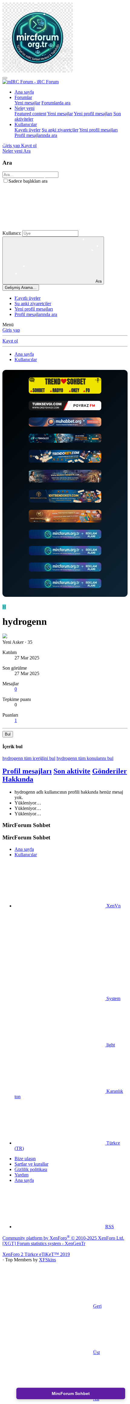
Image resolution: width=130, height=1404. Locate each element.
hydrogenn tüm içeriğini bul (28, 758)
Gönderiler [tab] (109, 771)
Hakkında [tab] (17, 779)
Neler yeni (24, 108)
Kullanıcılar (26, 124)
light (110, 1044)
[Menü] (4, 78)
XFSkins (47, 1259)
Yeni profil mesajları (93, 113)
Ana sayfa (24, 92)
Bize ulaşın (25, 1158)
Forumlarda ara (55, 102)
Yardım (21, 1174)
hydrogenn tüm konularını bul (85, 758)
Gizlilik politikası (31, 1169)
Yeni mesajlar (27, 102)
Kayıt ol (10, 340)
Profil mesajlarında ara (36, 135)
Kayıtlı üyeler (28, 129)
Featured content (30, 113)
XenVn (113, 905)
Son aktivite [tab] (72, 771)
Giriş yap (11, 330)
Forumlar (23, 97)
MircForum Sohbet (71, 1393)
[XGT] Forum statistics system (43, 1243)
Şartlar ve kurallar (31, 1164)
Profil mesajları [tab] (27, 771)
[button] (47, 227)
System (112, 998)
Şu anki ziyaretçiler (60, 129)
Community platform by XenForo (63, 1238)
